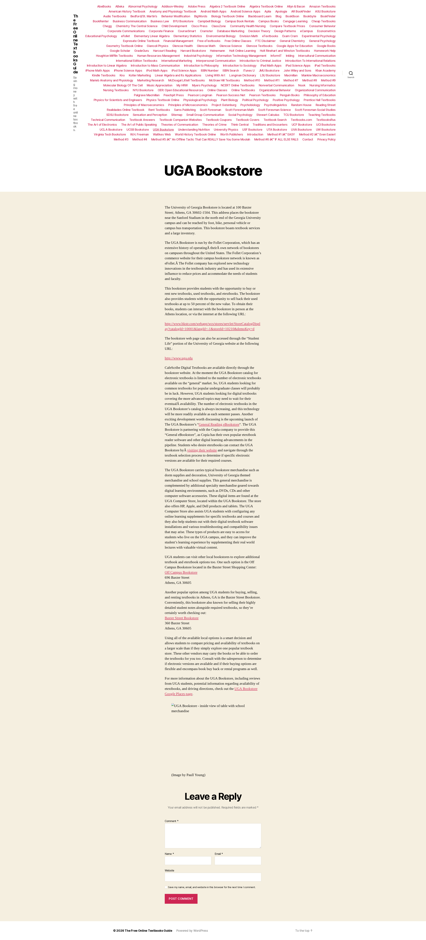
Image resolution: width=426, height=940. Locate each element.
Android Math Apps (213, 11)
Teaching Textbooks (322, 115)
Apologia (281, 11)
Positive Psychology (286, 100)
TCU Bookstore (293, 115)
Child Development (174, 26)
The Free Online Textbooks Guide (75, 44)
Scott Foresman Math (239, 110)
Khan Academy (326, 70)
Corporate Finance (161, 31)
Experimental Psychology (319, 36)
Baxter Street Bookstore (182, 618)
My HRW (182, 85)
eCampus (306, 31)
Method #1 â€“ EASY (281, 134)
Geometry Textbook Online (124, 46)
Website (169, 870)
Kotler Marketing (140, 75)
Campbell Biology (209, 21)
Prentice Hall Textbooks (320, 100)
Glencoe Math (206, 46)
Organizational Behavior (275, 90)
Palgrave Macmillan (146, 95)
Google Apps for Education (295, 46)
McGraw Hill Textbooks (224, 80)
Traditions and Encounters (270, 124)
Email (219, 853)
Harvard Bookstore (193, 50)
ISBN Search (231, 70)
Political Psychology (255, 100)
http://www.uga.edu (179, 358)
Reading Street (326, 105)
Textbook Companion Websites (180, 119)
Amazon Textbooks (322, 6)
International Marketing (176, 60)
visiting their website (202, 450)
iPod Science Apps (184, 70)
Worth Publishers (231, 134)
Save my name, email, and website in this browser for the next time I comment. (212, 887)
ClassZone (219, 26)
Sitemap (176, 115)
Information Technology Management (241, 55)
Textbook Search (275, 119)
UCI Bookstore (326, 124)
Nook (301, 85)
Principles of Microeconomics (188, 105)
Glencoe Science (230, 46)
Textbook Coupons (219, 119)
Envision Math (249, 36)
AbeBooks (104, 6)
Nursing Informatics (323, 85)
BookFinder (328, 16)
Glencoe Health (182, 46)
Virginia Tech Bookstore (110, 134)
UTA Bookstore (277, 129)
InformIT (276, 55)
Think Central (240, 124)
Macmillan (291, 75)
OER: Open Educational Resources (180, 90)
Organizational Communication (315, 90)
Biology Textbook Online (227, 16)
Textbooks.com (301, 119)
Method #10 (252, 80)
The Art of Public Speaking (139, 124)
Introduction (255, 134)
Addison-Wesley (173, 6)
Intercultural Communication (317, 55)
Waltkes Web (162, 134)
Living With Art (215, 75)
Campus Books (268, 21)
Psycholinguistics (275, 105)
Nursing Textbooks (116, 90)
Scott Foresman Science (274, 110)
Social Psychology (240, 115)
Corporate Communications (126, 31)
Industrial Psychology (198, 55)
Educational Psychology (101, 36)
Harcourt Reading (164, 50)
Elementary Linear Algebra (152, 36)
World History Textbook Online (195, 134)
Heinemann (217, 50)
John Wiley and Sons (297, 70)
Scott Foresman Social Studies (315, 110)
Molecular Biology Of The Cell (123, 85)
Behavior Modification (175, 16)
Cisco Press (199, 26)
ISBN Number (210, 70)
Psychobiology (250, 105)
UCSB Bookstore (137, 129)
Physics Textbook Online (162, 100)
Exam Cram (290, 36)
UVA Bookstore (301, 129)
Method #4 (139, 139)
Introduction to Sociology (239, 65)
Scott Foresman (210, 110)
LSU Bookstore (270, 75)
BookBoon (292, 16)
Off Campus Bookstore (181, 572)
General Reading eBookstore (219, 424)
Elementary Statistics (188, 36)
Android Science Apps (245, 11)
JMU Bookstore (269, 70)
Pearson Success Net (230, 95)
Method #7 (291, 80)
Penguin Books (290, 95)
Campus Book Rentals (239, 21)
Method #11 (271, 80)
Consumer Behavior (322, 26)
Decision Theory (259, 31)
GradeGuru (141, 50)
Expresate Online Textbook (141, 41)
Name (169, 853)
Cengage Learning (295, 21)
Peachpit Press (174, 95)
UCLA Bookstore (111, 129)
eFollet (125, 36)
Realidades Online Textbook (125, 110)
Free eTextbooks (208, 41)
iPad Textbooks (325, 65)
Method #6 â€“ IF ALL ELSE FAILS (276, 139)
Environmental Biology (221, 36)
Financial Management (178, 41)
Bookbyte (309, 16)
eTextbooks (270, 36)
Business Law (160, 21)
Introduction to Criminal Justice (260, 60)
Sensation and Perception (150, 115)
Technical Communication (108, 119)
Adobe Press (197, 6)
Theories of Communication (179, 124)
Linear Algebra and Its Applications (178, 75)
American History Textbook (126, 11)
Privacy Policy (326, 139)
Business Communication (129, 21)
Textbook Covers (247, 119)
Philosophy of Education (320, 95)
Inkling (290, 55)
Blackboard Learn (259, 16)
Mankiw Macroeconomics (319, 75)
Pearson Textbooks (262, 95)
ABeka (119, 6)
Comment (172, 821)
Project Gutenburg (224, 105)
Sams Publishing (185, 110)
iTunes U (249, 70)
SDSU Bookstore (117, 115)
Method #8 (309, 80)
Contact (307, 139)
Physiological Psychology (200, 100)
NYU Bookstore (143, 90)
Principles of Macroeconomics (144, 105)
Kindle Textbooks (103, 75)
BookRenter (101, 21)
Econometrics (326, 31)
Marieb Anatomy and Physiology (111, 80)
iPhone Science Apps (128, 70)
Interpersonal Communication (216, 60)
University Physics (226, 129)
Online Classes (217, 90)
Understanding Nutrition (194, 129)
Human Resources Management (158, 55)
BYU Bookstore (183, 21)
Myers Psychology (204, 85)
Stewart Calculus (267, 115)
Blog (278, 16)
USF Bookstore (252, 129)
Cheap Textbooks (324, 21)
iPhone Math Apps (98, 70)
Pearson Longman (200, 95)
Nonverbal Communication (276, 85)
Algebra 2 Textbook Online (227, 6)
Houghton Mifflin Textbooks (114, 55)
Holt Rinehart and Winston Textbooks (285, 50)
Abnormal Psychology (142, 6)
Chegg (107, 26)
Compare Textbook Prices (287, 26)
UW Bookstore (326, 129)
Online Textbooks (243, 90)
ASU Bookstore (325, 11)
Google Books (326, 46)
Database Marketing (230, 31)
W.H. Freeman (139, 134)
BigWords (200, 16)
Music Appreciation (159, 85)
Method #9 (328, 80)
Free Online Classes (238, 41)
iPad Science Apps (298, 65)
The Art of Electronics (102, 124)
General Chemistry (292, 41)
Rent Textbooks (159, 110)
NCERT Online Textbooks (238, 85)
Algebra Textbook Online (266, 6)
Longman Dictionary (242, 75)
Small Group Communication (205, 115)
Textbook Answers (142, 119)
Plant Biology (229, 100)
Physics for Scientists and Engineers (118, 100)
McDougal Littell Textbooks (186, 80)
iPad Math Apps (270, 65)
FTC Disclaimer (265, 41)
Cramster (206, 31)
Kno (122, 75)
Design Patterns (285, 31)
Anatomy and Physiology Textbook (172, 11)
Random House (301, 105)
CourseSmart (187, 31)
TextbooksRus (326, 119)
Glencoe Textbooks (259, 46)
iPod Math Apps (156, 70)
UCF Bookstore (302, 124)
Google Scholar (120, 50)
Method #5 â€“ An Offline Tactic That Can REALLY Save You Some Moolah (200, 139)
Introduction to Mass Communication (155, 65)
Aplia (267, 11)
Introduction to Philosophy (201, 65)
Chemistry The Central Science (137, 26)
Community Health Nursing (248, 26)
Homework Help (325, 50)
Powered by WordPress (192, 930)
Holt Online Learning (242, 50)
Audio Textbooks (114, 16)
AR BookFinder (301, 11)
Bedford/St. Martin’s (143, 16)
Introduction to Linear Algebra (107, 65)
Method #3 (121, 139)
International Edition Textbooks (136, 60)
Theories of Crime (214, 124)
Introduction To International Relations (310, 60)
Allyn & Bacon (296, 6)
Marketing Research (150, 80)
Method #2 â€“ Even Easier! (317, 134)
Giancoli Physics (157, 46)
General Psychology (322, 41)
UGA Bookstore (163, 129)
